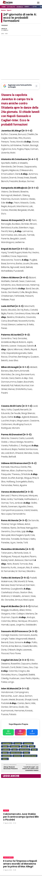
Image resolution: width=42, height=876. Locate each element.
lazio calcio (24, 749)
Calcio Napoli (8, 857)
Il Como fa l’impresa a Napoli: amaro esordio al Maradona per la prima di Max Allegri (20, 863)
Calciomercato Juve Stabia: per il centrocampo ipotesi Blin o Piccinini (21, 816)
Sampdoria (6, 756)
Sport (9, 10)
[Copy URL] (33, 29)
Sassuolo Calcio (30, 756)
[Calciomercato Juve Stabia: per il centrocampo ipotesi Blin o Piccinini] (21, 793)
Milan (34, 749)
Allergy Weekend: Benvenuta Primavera (11, 768)
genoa (24, 746)
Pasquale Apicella (4, 27)
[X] (23, 29)
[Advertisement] (21, 57)
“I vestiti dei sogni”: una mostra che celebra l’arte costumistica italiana (30, 768)
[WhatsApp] (18, 29)
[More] (38, 29)
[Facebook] (12, 29)
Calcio (6, 810)
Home (3, 10)
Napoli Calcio (15, 752)
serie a (5, 759)
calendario (28, 743)
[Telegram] (28, 29)
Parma (26, 752)
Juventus (6, 749)
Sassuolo (17, 756)
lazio (14, 749)
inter (32, 746)
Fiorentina (15, 746)
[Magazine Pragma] (7, 2)
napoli (5, 752)
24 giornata (7, 743)
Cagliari (18, 743)
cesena (5, 746)
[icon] (33, 3)
